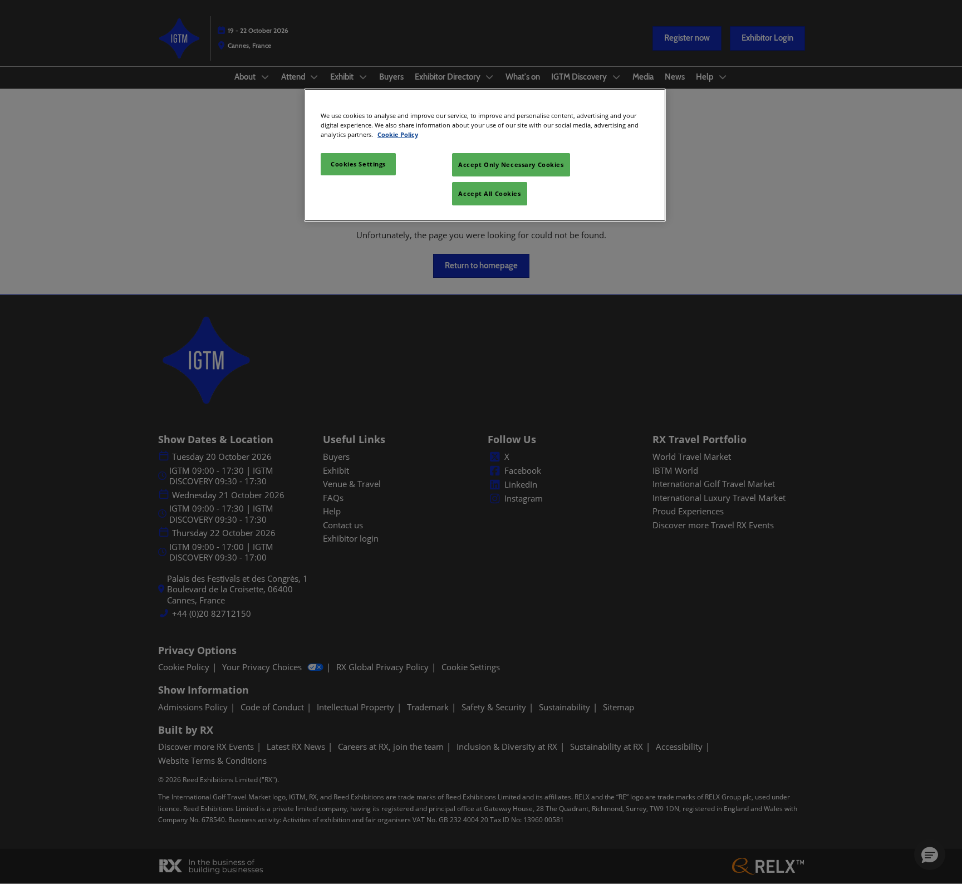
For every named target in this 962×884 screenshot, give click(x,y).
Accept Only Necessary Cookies (511, 164)
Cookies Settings (358, 164)
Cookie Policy (397, 134)
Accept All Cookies (489, 193)
